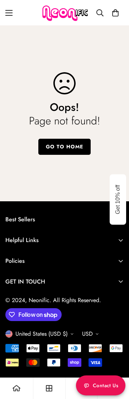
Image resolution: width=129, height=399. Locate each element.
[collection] (49, 388)
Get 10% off (118, 199)
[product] (16, 388)
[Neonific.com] (65, 12)
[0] (115, 13)
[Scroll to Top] (116, 361)
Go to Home (64, 146)
